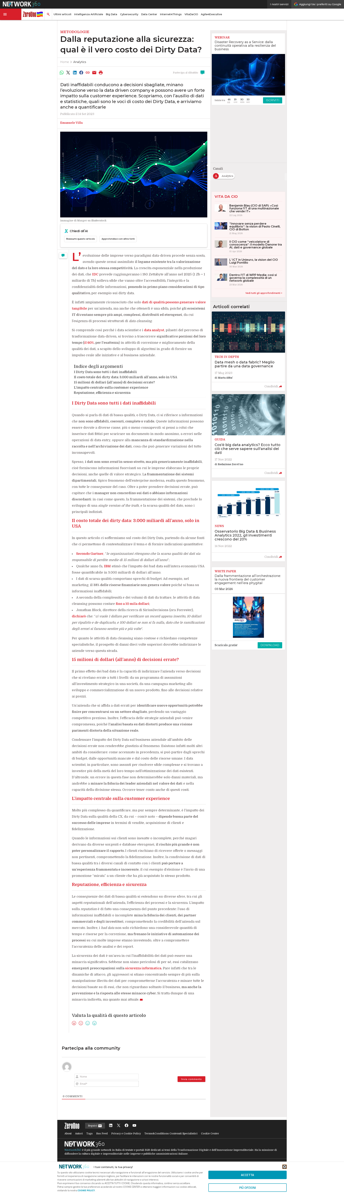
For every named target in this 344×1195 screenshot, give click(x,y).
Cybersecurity (129, 14)
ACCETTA (247, 1174)
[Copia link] (88, 72)
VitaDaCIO (191, 14)
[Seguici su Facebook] (126, 1125)
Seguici (93, 1125)
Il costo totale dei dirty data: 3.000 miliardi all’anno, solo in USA (125, 377)
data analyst (154, 330)
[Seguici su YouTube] (134, 1125)
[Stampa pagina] (101, 72)
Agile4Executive (211, 14)
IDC (95, 274)
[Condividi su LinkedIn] (75, 72)
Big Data (111, 14)
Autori (79, 1133)
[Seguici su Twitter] (118, 1125)
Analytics (79, 62)
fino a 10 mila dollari (132, 604)
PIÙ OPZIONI (247, 1187)
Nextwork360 (72, 1150)
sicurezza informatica (143, 968)
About (67, 1133)
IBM (107, 566)
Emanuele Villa (71, 122)
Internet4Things (171, 14)
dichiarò (79, 616)
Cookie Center (210, 1133)
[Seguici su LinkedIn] (111, 1125)
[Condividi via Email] (94, 72)
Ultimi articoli (62, 14)
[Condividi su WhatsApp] (61, 72)
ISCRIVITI (272, 100)
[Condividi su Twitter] (68, 72)
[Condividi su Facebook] (81, 72)
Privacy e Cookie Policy (126, 1133)
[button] (11, 14)
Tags (89, 1133)
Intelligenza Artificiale (88, 14)
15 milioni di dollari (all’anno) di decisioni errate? (114, 382)
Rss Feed (102, 1133)
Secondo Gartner (89, 553)
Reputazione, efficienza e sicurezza (102, 393)
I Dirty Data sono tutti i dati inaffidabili (105, 372)
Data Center (149, 14)
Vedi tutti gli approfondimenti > (263, 293)
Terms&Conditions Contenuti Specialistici (170, 1133)
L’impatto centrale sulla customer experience (111, 387)
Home (64, 62)
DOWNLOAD (270, 645)
